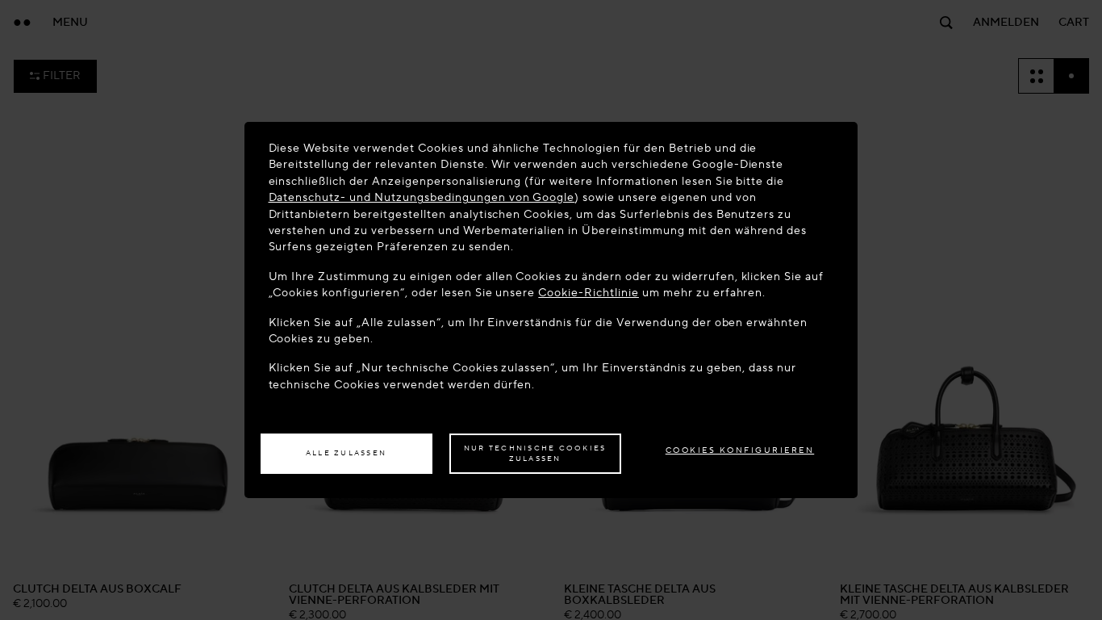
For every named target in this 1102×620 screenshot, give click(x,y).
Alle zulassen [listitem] (346, 453)
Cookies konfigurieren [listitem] (740, 450)
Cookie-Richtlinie (588, 293)
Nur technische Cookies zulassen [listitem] (535, 453)
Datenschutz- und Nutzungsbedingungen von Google (422, 197)
